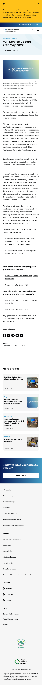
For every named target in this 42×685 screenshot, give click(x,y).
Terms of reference (10, 513)
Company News (10, 38)
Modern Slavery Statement (13, 525)
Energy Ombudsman (11, 614)
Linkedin (8, 600)
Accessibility (7, 551)
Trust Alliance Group (10, 619)
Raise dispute (21, 475)
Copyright (6, 508)
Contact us (7, 545)
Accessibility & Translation (28, 24)
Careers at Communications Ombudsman (19, 575)
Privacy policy (8, 496)
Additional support (10, 557)
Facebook (9, 588)
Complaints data (9, 569)
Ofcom (5, 624)
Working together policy (12, 519)
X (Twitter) (9, 594)
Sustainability (8, 563)
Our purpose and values (12, 539)
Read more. (26, 17)
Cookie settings (9, 502)
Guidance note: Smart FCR (16, 285)
